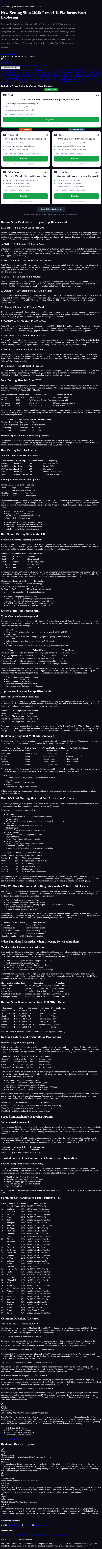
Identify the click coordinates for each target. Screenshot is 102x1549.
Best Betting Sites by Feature (82, 70)
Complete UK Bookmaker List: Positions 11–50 (61, 81)
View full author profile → (11, 1439)
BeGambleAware (13, 1525)
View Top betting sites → (11, 54)
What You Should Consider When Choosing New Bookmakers (46, 77)
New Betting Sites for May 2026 (56, 70)
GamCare (26, 1525)
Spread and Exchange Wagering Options (70, 79)
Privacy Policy (6, 1535)
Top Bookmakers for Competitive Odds (67, 72)
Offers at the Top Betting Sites (37, 72)
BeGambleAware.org (71, 214)
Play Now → (51, 119)
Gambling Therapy (40, 1525)
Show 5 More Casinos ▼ (51, 209)
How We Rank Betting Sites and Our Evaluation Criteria (40, 74)
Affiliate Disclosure (31, 1535)
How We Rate (45, 1535)
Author (4, 4)
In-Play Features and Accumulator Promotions (33, 79)
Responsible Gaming (59, 1535)
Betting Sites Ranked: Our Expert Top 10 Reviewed (22, 70)
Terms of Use (18, 1535)
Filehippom (5, 2)
